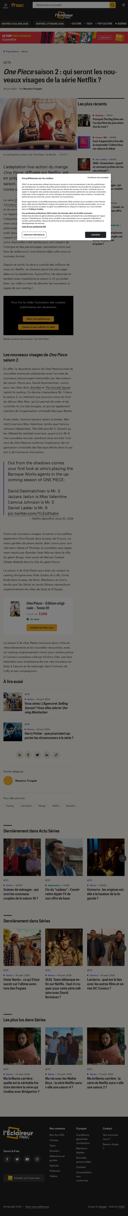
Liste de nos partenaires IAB (34, 226)
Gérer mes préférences (34, 235)
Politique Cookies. (36, 209)
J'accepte (95, 235)
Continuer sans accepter (98, 177)
